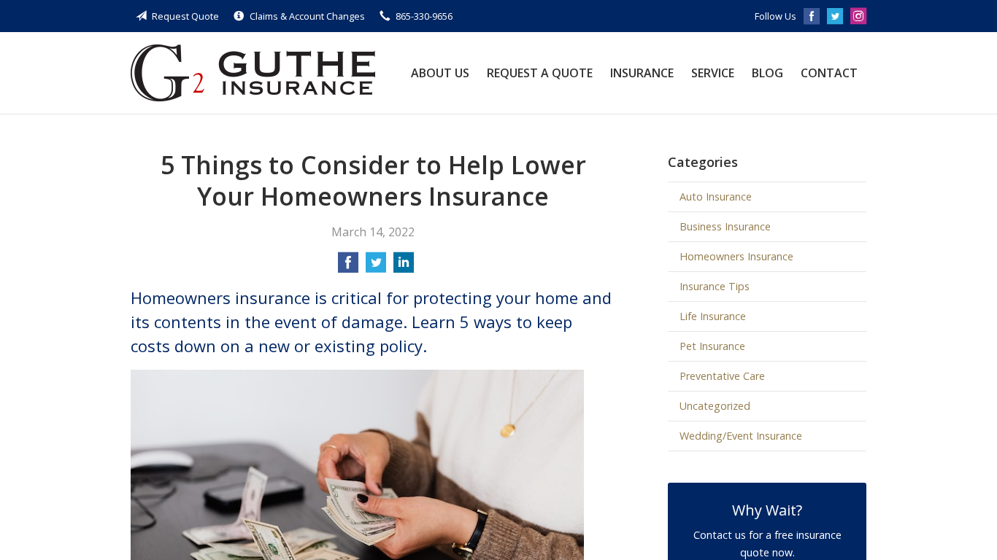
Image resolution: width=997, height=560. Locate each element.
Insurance (642, 73)
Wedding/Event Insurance (741, 436)
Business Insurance (725, 226)
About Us (440, 73)
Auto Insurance (716, 196)
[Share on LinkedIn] (403, 267)
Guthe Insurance (253, 72)
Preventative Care (722, 376)
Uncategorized (715, 406)
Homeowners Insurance (736, 256)
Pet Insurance (712, 346)
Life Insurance (713, 316)
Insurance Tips (715, 286)
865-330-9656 (424, 16)
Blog (767, 73)
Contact (829, 73)
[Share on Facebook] (348, 267)
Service (712, 73)
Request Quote (185, 16)
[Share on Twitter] (376, 267)
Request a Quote (540, 73)
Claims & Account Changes (307, 16)
